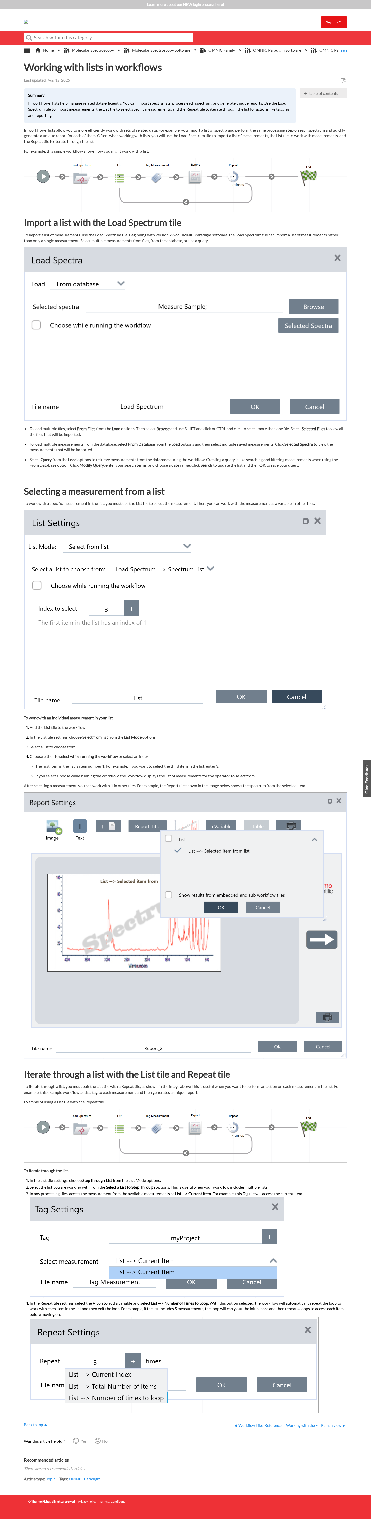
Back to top (33, 1424)
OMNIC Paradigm (84, 1478)
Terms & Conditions (112, 1501)
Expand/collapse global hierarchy (30, 50)
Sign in (332, 22)
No (105, 1441)
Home (48, 50)
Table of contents (323, 93)
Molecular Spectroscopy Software (161, 50)
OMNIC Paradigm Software (277, 50)
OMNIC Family (222, 50)
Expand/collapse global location (344, 48)
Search (29, 38)
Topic (50, 1478)
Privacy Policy (87, 1501)
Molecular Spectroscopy (93, 50)
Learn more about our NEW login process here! (185, 4)
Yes (84, 1441)
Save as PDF (343, 81)
